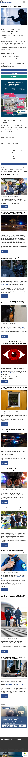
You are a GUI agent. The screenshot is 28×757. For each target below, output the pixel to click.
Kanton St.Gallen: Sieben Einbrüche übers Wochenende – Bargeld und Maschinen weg (12, 551)
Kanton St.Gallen (19, 684)
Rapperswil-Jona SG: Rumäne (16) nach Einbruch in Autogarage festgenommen (14, 257)
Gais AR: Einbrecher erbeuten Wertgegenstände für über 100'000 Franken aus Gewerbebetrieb (13, 596)
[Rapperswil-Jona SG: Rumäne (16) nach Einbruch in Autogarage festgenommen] (14, 268)
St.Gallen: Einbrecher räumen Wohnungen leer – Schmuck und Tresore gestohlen (13, 657)
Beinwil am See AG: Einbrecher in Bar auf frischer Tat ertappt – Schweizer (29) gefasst (14, 469)
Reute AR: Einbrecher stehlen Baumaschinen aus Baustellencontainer (14, 388)
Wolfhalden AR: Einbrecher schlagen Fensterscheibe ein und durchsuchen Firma (12, 175)
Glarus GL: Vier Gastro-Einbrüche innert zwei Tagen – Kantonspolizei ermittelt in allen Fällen (13, 302)
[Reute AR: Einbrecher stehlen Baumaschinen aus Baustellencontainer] (14, 400)
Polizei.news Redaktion (13, 27)
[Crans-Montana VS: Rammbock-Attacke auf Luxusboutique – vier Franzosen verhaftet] (14, 440)
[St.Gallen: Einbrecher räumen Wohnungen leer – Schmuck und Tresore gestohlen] (14, 668)
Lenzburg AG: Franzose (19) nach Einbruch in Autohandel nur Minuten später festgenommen (13, 508)
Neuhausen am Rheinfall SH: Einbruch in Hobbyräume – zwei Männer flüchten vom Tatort (13, 342)
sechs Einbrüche (9, 684)
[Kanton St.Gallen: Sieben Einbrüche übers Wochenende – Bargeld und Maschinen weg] (14, 562)
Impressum (4, 739)
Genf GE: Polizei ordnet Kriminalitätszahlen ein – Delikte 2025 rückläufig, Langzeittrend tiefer (13, 213)
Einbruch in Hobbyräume (7, 372)
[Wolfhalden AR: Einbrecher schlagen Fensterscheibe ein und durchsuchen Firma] (14, 186)
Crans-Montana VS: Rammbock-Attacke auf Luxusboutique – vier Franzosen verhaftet (12, 430)
